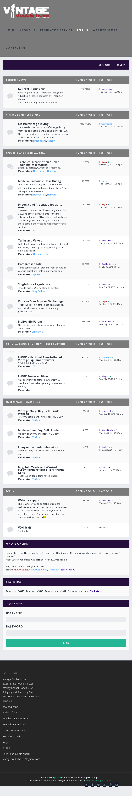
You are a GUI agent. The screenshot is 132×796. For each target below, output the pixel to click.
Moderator (53, 569)
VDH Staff (24, 527)
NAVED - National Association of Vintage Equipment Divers (40, 358)
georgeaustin (108, 89)
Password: (15, 626)
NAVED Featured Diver (33, 376)
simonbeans (39, 140)
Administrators (21, 569)
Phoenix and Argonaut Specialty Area (40, 206)
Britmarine (107, 123)
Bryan (104, 162)
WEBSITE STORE (105, 30)
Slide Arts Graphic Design (99, 780)
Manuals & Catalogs (14, 724)
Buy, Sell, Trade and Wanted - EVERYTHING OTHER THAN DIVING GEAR (41, 470)
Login (8, 603)
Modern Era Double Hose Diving (39, 181)
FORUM (82, 30)
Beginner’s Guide (12, 736)
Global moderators (38, 569)
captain (51, 140)
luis (44, 170)
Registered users (67, 569)
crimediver (107, 321)
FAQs (6, 742)
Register (18, 603)
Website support (29, 500)
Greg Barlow (38, 291)
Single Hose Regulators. (34, 284)
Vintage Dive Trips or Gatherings (40, 301)
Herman (51, 170)
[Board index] (26, 10)
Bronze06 (106, 240)
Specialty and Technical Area (25, 153)
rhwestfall (106, 411)
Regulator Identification (16, 718)
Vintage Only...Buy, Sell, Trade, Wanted (39, 412)
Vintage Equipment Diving (23, 115)
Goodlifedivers (109, 430)
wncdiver (106, 467)
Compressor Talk (30, 264)
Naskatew (95, 591)
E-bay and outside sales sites (38, 447)
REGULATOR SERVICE (56, 30)
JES (33, 366)
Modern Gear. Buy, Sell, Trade (38, 430)
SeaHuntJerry (108, 264)
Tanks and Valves (30, 240)
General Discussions (31, 89)
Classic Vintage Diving (33, 123)
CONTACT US (16, 48)
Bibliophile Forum (30, 321)
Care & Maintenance (14, 730)
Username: (14, 613)
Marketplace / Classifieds (23, 402)
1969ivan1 (106, 357)
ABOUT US (27, 30)
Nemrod (37, 170)
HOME (10, 30)
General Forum (16, 80)
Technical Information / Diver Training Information (38, 163)
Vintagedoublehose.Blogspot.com (21, 759)
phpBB (57, 777)
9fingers (105, 376)
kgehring (106, 447)
